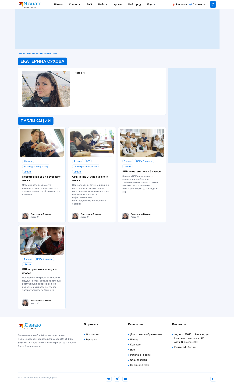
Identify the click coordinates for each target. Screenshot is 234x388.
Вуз (132, 349)
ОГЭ (88, 161)
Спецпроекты (138, 359)
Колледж (75, 4)
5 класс (128, 161)
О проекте (199, 4)
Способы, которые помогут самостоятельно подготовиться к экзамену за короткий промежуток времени (41, 190)
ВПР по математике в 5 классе (141, 171)
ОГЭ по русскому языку (86, 166)
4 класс (28, 259)
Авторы (35, 54)
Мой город (134, 4)
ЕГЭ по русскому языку (36, 166)
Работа (102, 4)
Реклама (181, 4)
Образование (24, 54)
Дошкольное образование (146, 334)
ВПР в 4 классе (44, 259)
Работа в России (140, 354)
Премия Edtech (139, 364)
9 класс (78, 161)
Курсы (117, 4)
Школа (58, 4)
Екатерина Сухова (48, 54)
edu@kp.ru (189, 347)
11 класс (28, 161)
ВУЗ (89, 4)
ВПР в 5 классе (144, 161)
